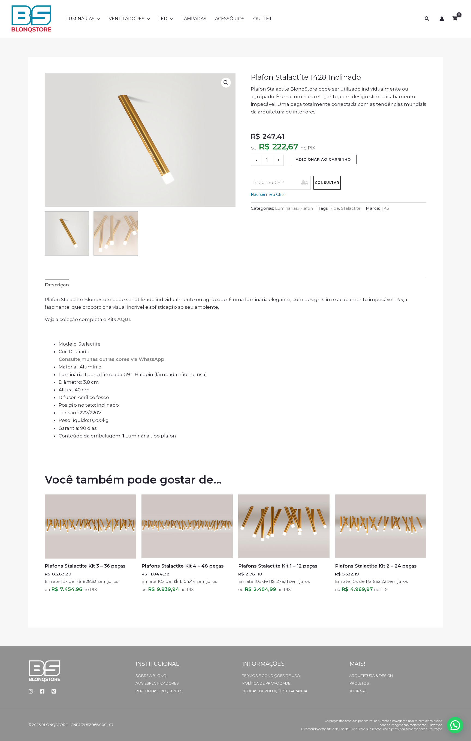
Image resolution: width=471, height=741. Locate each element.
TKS (385, 208)
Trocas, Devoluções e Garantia (274, 691)
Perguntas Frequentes (159, 691)
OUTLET (262, 18)
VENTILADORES (126, 18)
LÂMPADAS (194, 18)
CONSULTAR (327, 183)
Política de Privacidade (266, 683)
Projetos (359, 683)
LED (162, 18)
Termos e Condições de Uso (271, 675)
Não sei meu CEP (268, 194)
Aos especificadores (157, 683)
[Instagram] (30, 691)
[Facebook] (42, 691)
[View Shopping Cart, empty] (455, 19)
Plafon (306, 208)
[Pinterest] (53, 691)
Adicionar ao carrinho (323, 159)
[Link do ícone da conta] (441, 18)
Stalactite (351, 208)
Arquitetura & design (371, 675)
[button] (97, 19)
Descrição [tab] (57, 284)
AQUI (123, 319)
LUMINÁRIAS (80, 18)
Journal (358, 691)
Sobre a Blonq (151, 675)
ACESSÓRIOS (229, 18)
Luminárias (286, 208)
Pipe (334, 208)
